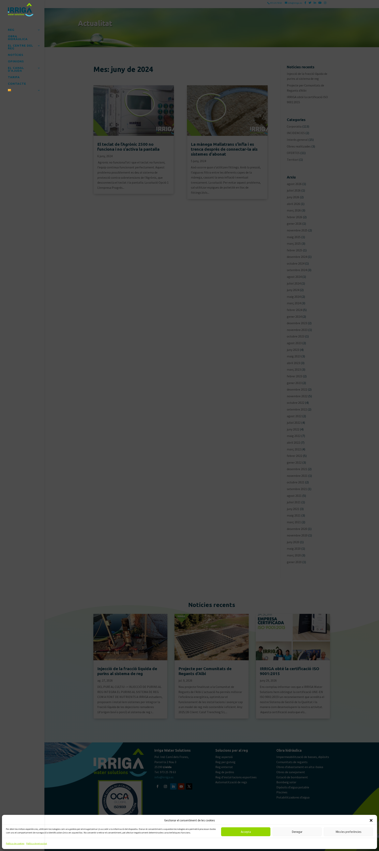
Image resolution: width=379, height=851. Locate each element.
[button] (371, 820)
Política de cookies (15, 843)
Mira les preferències (348, 832)
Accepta (246, 832)
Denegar (297, 832)
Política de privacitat (36, 843)
